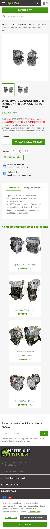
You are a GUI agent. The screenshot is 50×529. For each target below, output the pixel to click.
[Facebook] (4, 497)
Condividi (13, 151)
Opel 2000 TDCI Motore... (25, 310)
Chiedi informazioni (12, 157)
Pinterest (26, 151)
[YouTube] (10, 497)
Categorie (25, 10)
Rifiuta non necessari (33, 517)
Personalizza (11, 517)
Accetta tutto (25, 524)
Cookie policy (34, 511)
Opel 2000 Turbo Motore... (25, 401)
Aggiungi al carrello (28, 141)
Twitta (19, 151)
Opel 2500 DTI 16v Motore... (25, 265)
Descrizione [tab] (13, 188)
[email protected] (17, 478)
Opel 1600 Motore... (25, 356)
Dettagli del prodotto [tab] (32, 188)
